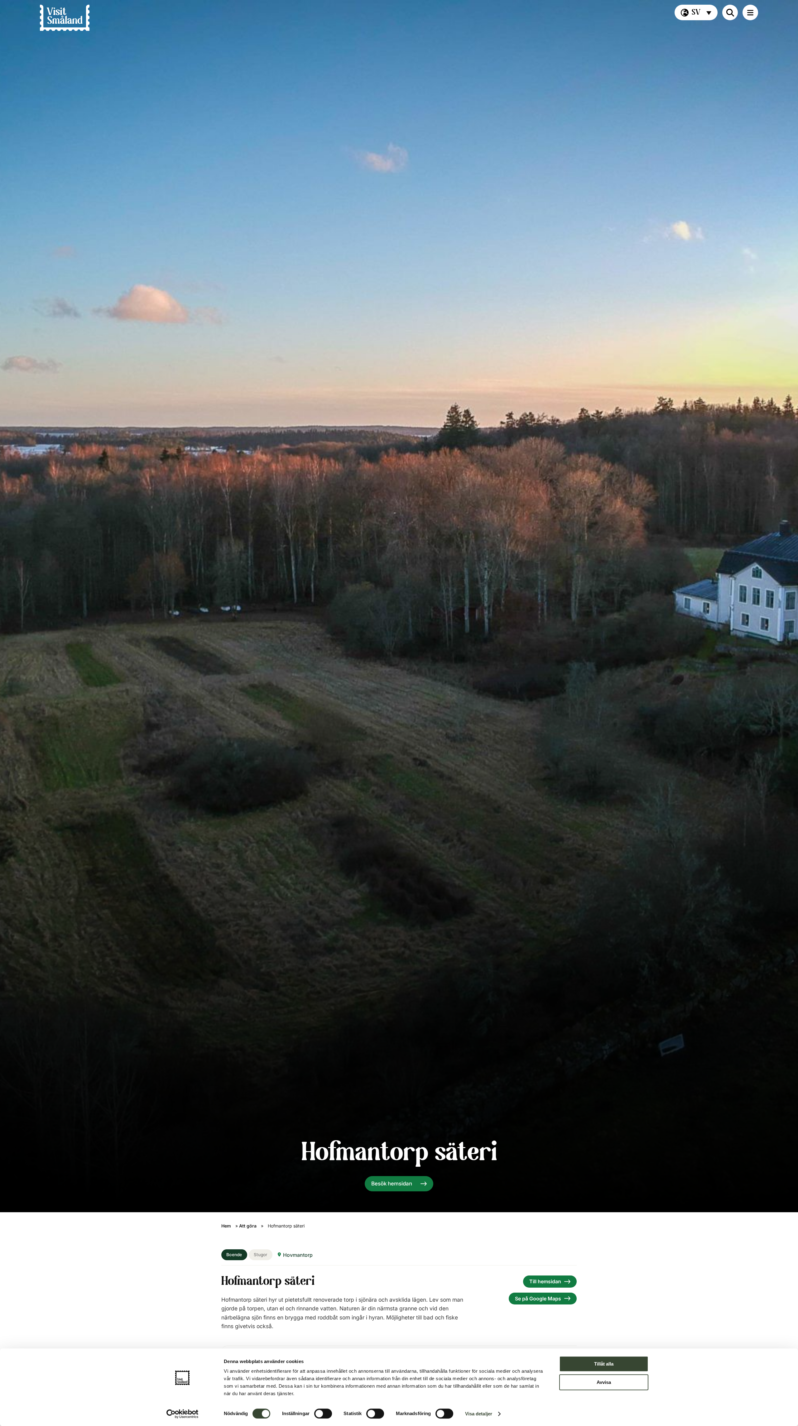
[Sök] (730, 12)
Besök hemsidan (391, 1183)
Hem (226, 1225)
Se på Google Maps (538, 1298)
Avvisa (604, 1382)
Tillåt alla (603, 1363)
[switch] (323, 1414)
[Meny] (750, 12)
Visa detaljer (478, 1413)
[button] (696, 12)
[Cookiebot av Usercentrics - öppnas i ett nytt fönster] (182, 1414)
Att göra (248, 1225)
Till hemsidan (545, 1281)
